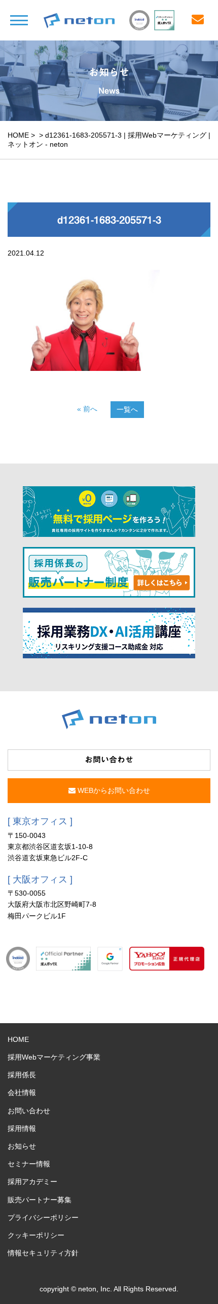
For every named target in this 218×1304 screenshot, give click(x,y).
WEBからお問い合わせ (113, 790)
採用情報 (22, 1128)
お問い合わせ (29, 1111)
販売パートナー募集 (39, 1200)
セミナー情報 (29, 1164)
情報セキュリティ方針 (43, 1253)
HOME (18, 135)
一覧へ (127, 409)
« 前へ (87, 409)
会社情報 (22, 1092)
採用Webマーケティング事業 (54, 1057)
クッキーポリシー (36, 1235)
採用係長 (22, 1075)
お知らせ (22, 1146)
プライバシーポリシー (43, 1217)
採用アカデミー (32, 1181)
